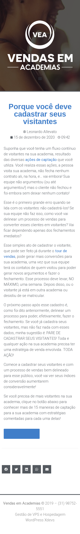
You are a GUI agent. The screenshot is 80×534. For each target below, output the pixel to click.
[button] (40, 78)
